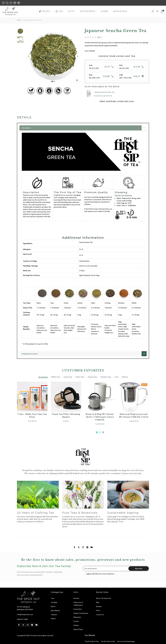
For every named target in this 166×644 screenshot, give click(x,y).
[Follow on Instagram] (11, 2)
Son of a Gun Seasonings (126, 641)
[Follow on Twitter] (7, 2)
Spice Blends (55, 610)
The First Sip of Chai (108, 641)
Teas (52, 598)
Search (53, 618)
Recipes (99, 606)
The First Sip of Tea (91, 641)
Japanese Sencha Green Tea (104, 92)
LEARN (104, 11)
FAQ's (98, 610)
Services (76, 598)
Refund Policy (78, 629)
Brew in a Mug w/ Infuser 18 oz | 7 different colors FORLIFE (100, 417)
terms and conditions (106, 574)
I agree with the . (100, 574)
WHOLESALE (120, 11)
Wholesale (77, 617)
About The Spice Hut (103, 598)
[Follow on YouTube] (18, 2)
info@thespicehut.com (25, 614)
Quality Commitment (80, 613)
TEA (60, 11)
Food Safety (77, 609)
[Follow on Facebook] (3, 2)
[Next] (77, 56)
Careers (76, 621)
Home (19, 20)
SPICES (46, 11)
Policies (76, 625)
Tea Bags (54, 602)
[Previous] (29, 56)
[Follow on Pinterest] (14, 2)
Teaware (54, 614)
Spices (53, 606)
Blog (97, 602)
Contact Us (100, 614)
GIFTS (71, 11)
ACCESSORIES (87, 11)
